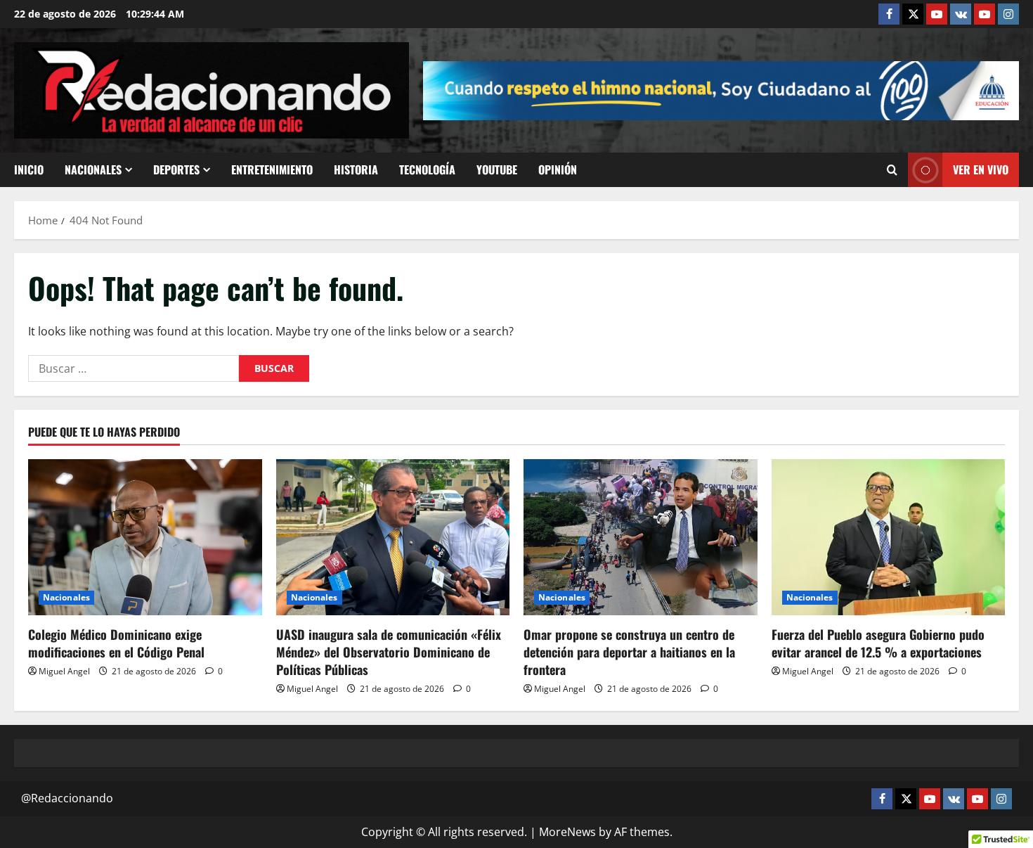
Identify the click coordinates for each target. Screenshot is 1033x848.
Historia (356, 169)
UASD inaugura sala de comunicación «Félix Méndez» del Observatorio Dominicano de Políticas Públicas (388, 652)
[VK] (960, 14)
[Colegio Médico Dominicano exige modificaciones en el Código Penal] (145, 537)
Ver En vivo (980, 169)
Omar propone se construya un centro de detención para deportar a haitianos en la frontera (629, 652)
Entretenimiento (272, 169)
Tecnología (427, 169)
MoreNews (567, 832)
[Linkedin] (936, 14)
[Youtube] (984, 14)
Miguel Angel (64, 671)
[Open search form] (892, 170)
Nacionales (93, 169)
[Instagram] (1008, 14)
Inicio (29, 169)
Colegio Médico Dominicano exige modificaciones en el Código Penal (116, 643)
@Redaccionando (67, 798)
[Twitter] (912, 14)
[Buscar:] (133, 368)
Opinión (557, 169)
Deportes (176, 169)
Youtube (496, 169)
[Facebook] (888, 14)
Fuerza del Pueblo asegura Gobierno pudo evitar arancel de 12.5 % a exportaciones (878, 643)
